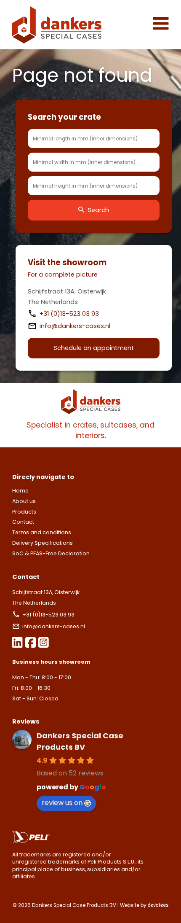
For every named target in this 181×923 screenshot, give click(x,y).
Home (20, 490)
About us (24, 501)
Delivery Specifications (42, 542)
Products (24, 511)
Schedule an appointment (93, 348)
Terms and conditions (41, 532)
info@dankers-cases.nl (75, 326)
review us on (62, 802)
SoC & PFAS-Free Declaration (51, 553)
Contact (23, 521)
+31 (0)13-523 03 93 (70, 313)
